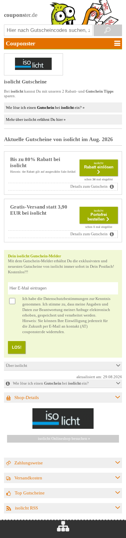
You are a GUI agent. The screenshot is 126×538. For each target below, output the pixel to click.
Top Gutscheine (30, 492)
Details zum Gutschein (89, 186)
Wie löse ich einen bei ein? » (45, 107)
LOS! (16, 347)
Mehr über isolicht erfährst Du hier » (36, 119)
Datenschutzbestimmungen (65, 299)
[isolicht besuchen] (63, 427)
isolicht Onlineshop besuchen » (64, 438)
